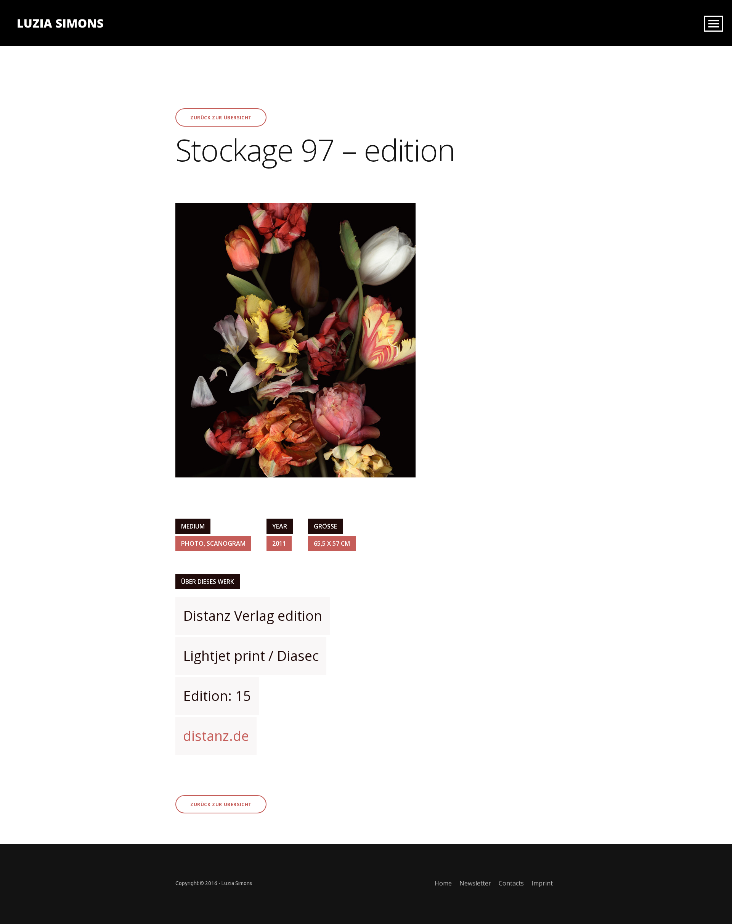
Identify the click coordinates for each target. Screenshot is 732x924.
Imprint (542, 883)
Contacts (511, 883)
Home (443, 883)
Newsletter (475, 883)
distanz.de (216, 735)
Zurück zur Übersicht (221, 117)
